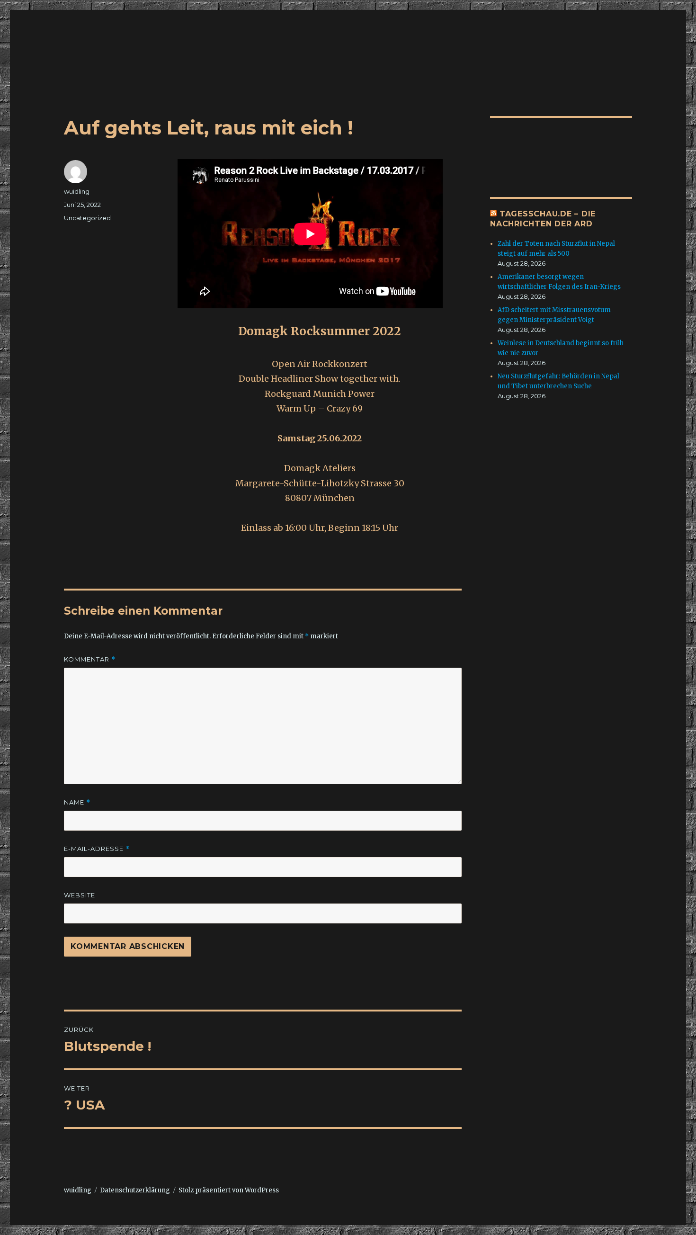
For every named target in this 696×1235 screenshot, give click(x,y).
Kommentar (90, 659)
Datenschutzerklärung (135, 1190)
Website (79, 895)
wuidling (76, 191)
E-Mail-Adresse (97, 849)
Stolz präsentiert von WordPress (228, 1190)
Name (77, 802)
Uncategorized (87, 218)
